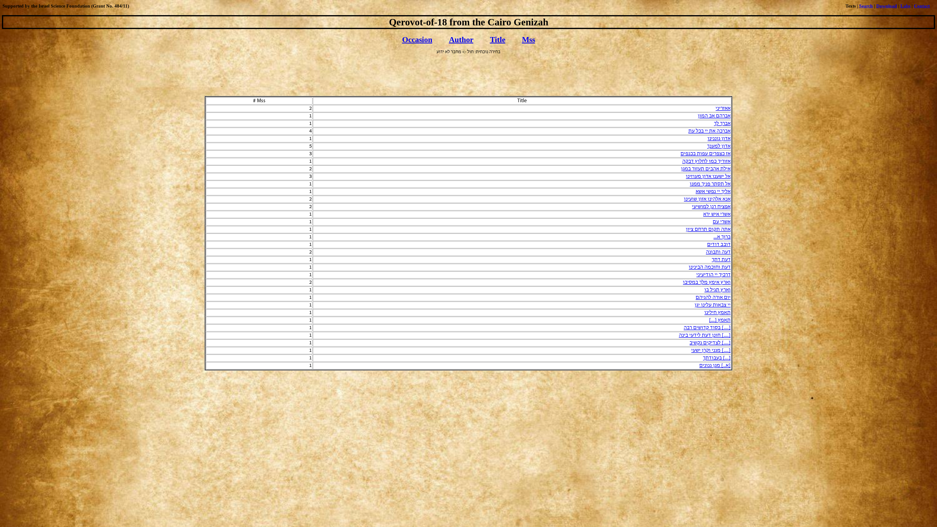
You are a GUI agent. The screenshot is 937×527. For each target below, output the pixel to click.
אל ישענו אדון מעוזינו (708, 176)
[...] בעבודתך (717, 358)
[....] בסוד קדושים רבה (707, 327)
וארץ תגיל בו (717, 290)
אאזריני (723, 108)
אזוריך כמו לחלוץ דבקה (706, 161)
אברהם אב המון (714, 116)
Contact (922, 6)
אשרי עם (722, 221)
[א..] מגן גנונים (715, 365)
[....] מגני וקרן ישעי (711, 350)
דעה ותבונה (718, 252)
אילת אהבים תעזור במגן (706, 169)
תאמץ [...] (720, 320)
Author (461, 39)
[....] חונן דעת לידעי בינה (705, 335)
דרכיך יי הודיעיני (713, 274)
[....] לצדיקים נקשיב (710, 342)
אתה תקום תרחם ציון (708, 229)
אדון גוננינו (719, 138)
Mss (528, 39)
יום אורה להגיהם (713, 297)
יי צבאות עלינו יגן (713, 305)
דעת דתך (721, 259)
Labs (905, 6)
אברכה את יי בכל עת (709, 131)
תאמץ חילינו (717, 312)
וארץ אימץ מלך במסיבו (707, 282)
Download (886, 6)
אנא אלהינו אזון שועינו (707, 199)
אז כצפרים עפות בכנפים (706, 153)
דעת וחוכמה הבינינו (710, 267)
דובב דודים (719, 244)
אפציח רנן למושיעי (711, 206)
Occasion (417, 39)
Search (866, 6)
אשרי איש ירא (717, 214)
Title (497, 39)
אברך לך (722, 123)
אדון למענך (719, 146)
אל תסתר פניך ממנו (710, 184)
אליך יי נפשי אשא (713, 191)
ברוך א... (722, 237)
